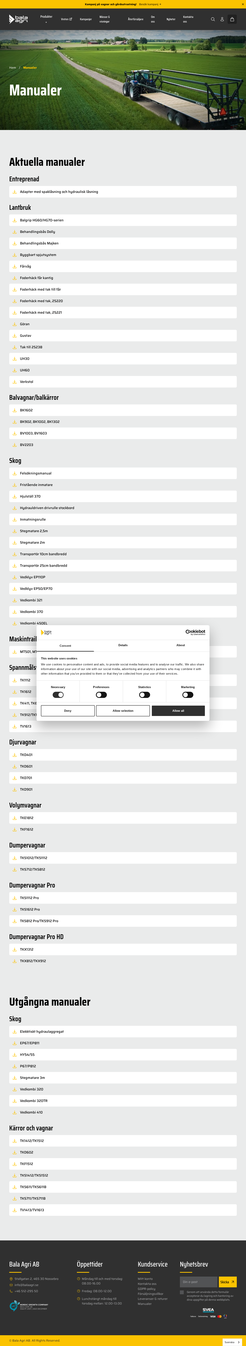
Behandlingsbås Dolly (37, 231)
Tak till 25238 (31, 347)
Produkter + (46, 19)
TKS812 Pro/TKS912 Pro (39, 921)
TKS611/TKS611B (33, 1187)
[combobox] (232, 1342)
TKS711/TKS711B (33, 1198)
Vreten (64, 19)
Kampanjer (86, 19)
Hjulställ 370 (30, 496)
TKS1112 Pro (29, 898)
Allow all (178, 710)
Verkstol (26, 381)
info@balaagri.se (26, 1285)
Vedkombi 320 (31, 1089)
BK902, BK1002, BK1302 (40, 421)
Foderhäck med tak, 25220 (41, 301)
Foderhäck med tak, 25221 (41, 312)
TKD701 (26, 778)
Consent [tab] (65, 645)
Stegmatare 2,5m (34, 531)
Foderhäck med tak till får (40, 289)
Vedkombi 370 (31, 611)
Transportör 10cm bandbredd (43, 554)
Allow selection (123, 710)
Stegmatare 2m (32, 542)
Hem (12, 67)
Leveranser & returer (153, 1299)
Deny (67, 710)
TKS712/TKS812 (32, 869)
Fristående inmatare (36, 485)
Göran (25, 324)
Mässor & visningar (105, 19)
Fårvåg (25, 266)
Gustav (25, 335)
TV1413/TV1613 (32, 1210)
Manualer (145, 1304)
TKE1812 (26, 818)
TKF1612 (26, 829)
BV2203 (26, 445)
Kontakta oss (188, 19)
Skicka (224, 1282)
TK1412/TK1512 (32, 1140)
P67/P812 (28, 1066)
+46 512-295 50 (26, 1291)
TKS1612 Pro (30, 909)
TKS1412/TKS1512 (34, 1175)
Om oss (153, 19)
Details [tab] (123, 645)
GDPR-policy (146, 1289)
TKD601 (26, 766)
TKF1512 (26, 1164)
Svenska (229, 1342)
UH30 (24, 358)
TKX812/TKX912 (33, 961)
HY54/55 (27, 1054)
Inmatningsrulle (33, 519)
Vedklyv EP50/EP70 (36, 588)
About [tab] (180, 645)
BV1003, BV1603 (33, 433)
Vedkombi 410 (31, 1112)
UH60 (25, 370)
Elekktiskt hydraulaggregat (42, 1031)
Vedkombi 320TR (33, 1100)
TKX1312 (26, 949)
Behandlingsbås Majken (39, 243)
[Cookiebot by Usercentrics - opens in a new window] (188, 632)
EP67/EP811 (29, 1043)
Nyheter (171, 19)
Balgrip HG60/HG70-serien (42, 220)
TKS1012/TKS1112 (33, 858)
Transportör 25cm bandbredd (43, 565)
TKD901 (26, 789)
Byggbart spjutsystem (38, 255)
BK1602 (26, 410)
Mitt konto (145, 1279)
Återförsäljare (135, 19)
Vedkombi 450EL (33, 623)
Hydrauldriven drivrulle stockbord (47, 508)
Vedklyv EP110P (32, 577)
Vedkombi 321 (31, 600)
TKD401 (26, 755)
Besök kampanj (148, 4)
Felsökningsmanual (36, 473)
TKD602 (26, 1152)
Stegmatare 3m (32, 1077)
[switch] (101, 695)
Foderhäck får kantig (36, 278)
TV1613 (25, 726)
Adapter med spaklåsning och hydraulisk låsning (59, 191)
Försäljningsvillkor (150, 1294)
